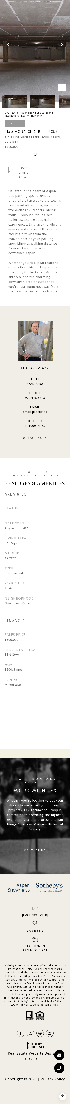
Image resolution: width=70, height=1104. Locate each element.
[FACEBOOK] (20, 1033)
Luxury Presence (35, 1058)
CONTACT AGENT (35, 438)
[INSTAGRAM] (30, 1033)
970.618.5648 (35, 398)
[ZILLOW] (50, 1033)
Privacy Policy (53, 1079)
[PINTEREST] (40, 1033)
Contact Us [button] (35, 850)
